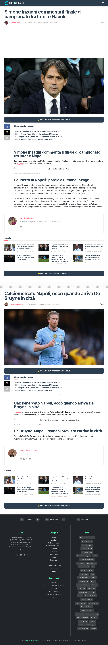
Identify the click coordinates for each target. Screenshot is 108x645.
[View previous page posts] (56, 143)
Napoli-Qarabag (92, 614)
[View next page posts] (60, 143)
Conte (95, 556)
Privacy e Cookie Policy (54, 594)
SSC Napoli (91, 625)
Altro (54, 537)
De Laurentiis (91, 563)
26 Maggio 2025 (30, 22)
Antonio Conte (87, 541)
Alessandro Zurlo (17, 304)
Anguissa (90, 538)
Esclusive (54, 554)
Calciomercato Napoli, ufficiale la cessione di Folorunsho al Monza (93, 257)
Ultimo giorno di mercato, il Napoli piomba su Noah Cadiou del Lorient (25, 246)
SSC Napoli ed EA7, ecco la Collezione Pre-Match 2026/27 (38, 137)
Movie (92, 592)
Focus (54, 557)
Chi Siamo (54, 583)
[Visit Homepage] (14, 3)
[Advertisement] (54, 40)
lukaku (79, 585)
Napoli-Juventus (86, 610)
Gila (93, 567)
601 (32, 251)
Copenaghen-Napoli (87, 559)
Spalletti (81, 625)
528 (66, 251)
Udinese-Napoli (83, 628)
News (40, 22)
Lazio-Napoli (83, 581)
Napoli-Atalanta (90, 596)
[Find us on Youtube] (21, 555)
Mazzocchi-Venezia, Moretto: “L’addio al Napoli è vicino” (38, 131)
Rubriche (54, 568)
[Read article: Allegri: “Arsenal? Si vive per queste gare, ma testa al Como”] (43, 247)
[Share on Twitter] (7, 132)
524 (66, 264)
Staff (53, 597)
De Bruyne (81, 563)
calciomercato (87, 552)
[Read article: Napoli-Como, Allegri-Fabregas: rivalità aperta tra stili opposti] (9, 258)
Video (54, 571)
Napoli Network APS (32, 640)
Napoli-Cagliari (81, 603)
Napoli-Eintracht (86, 607)
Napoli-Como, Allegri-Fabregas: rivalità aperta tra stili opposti (25, 257)
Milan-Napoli (83, 592)
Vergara (93, 628)
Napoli (80, 596)
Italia (92, 574)
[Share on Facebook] (7, 126)
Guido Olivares (16, 22)
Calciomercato (54, 543)
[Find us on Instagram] (24, 555)
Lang (94, 577)
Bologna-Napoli (87, 548)
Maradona (81, 588)
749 (100, 251)
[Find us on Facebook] (13, 555)
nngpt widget (54, 591)
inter (90, 570)
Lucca (93, 581)
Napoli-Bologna (87, 599)
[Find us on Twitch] (28, 555)
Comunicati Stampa (53, 546)
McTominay (91, 588)
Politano (94, 617)
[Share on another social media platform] (7, 137)
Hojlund (83, 570)
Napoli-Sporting (82, 617)
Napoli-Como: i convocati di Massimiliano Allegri (34, 139)
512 (100, 262)
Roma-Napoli (83, 621)
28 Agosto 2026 (91, 262)
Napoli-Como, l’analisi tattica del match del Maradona (36, 134)
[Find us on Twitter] (17, 555)
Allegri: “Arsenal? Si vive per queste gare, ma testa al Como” (60, 246)
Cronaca (54, 548)
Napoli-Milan (80, 614)
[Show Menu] (103, 3)
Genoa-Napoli (84, 567)
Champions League (83, 556)
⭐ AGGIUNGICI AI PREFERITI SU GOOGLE (54, 120)
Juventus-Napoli (84, 577)
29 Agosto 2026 (23, 251)
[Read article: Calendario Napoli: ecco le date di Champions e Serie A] (78, 247)
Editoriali (54, 551)
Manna (94, 585)
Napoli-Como (93, 603)
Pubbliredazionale (54, 566)
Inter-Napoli (84, 574)
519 (32, 262)
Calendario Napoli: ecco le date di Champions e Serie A (94, 246)
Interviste (54, 560)
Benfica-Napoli (87, 545)
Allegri (82, 538)
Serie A (92, 621)
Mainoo (86, 585)
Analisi (54, 540)
